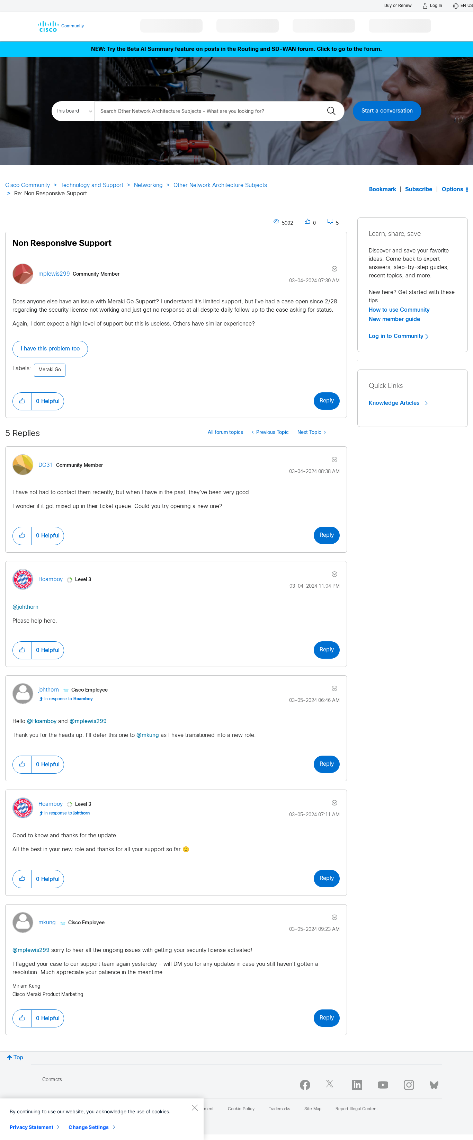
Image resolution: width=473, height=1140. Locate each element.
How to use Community (399, 310)
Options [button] (452, 189)
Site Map (312, 1109)
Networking (148, 185)
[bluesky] (434, 1083)
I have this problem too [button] (50, 348)
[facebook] (305, 1085)
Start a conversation (387, 111)
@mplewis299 (88, 721)
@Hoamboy (41, 721)
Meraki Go (49, 370)
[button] (22, 401)
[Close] (194, 1107)
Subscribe (418, 189)
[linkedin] (357, 1085)
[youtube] (383, 1085)
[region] (102, 1119)
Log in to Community (397, 336)
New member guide (394, 319)
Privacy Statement (31, 1127)
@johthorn (25, 607)
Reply (327, 400)
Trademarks (279, 1109)
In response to (68, 699)
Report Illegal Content (357, 1109)
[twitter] (331, 1085)
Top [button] (18, 1057)
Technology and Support (92, 185)
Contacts (52, 1080)
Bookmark (382, 189)
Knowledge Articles (395, 403)
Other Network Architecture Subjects (220, 185)
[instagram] (409, 1085)
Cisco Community (27, 185)
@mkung (147, 735)
